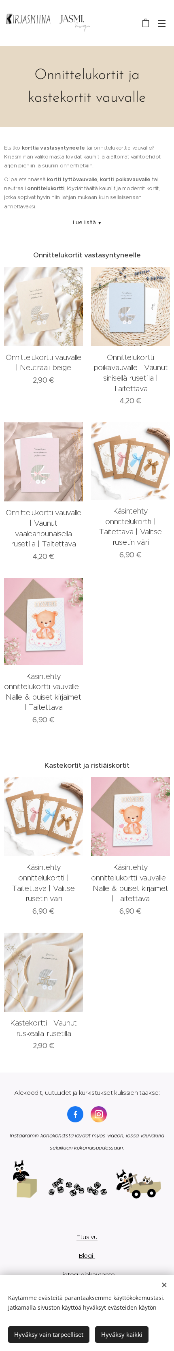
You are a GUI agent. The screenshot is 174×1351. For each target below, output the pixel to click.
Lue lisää (87, 222)
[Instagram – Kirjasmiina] (99, 1114)
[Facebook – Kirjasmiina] (75, 1114)
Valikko (162, 23)
